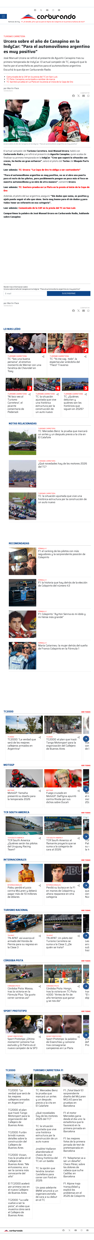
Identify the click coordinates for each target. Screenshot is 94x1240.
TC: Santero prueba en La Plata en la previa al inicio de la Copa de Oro (39, 81)
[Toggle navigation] (3, 16)
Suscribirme (69, 293)
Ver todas (85, 712)
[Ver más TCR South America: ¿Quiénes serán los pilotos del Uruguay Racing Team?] (24, 825)
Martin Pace (13, 88)
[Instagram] (53, 10)
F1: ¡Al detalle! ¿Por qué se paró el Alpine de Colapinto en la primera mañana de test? (53, 21)
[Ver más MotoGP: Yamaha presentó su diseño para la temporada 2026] (24, 778)
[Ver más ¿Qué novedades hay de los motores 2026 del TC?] (22, 473)
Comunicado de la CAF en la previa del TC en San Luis (31, 76)
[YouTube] (47, 10)
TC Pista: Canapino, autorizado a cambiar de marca (30, 79)
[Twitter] (41, 10)
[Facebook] (35, 10)
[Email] (59, 10)
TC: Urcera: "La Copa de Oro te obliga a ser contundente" (50, 170)
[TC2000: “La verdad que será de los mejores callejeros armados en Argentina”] (19, 1080)
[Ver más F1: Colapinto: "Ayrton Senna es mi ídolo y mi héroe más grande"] (22, 624)
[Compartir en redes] (43, 357)
